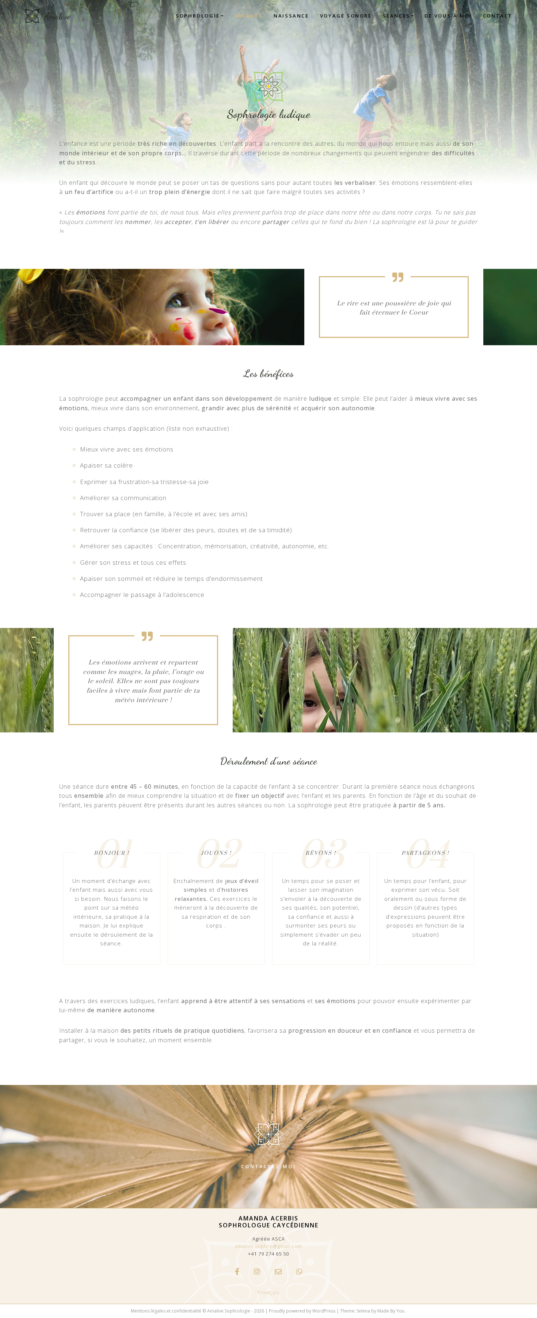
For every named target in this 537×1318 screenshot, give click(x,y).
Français (269, 1292)
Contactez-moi (268, 1166)
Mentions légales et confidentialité (166, 1311)
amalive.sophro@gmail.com (268, 1246)
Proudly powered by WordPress (302, 1311)
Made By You (391, 1311)
